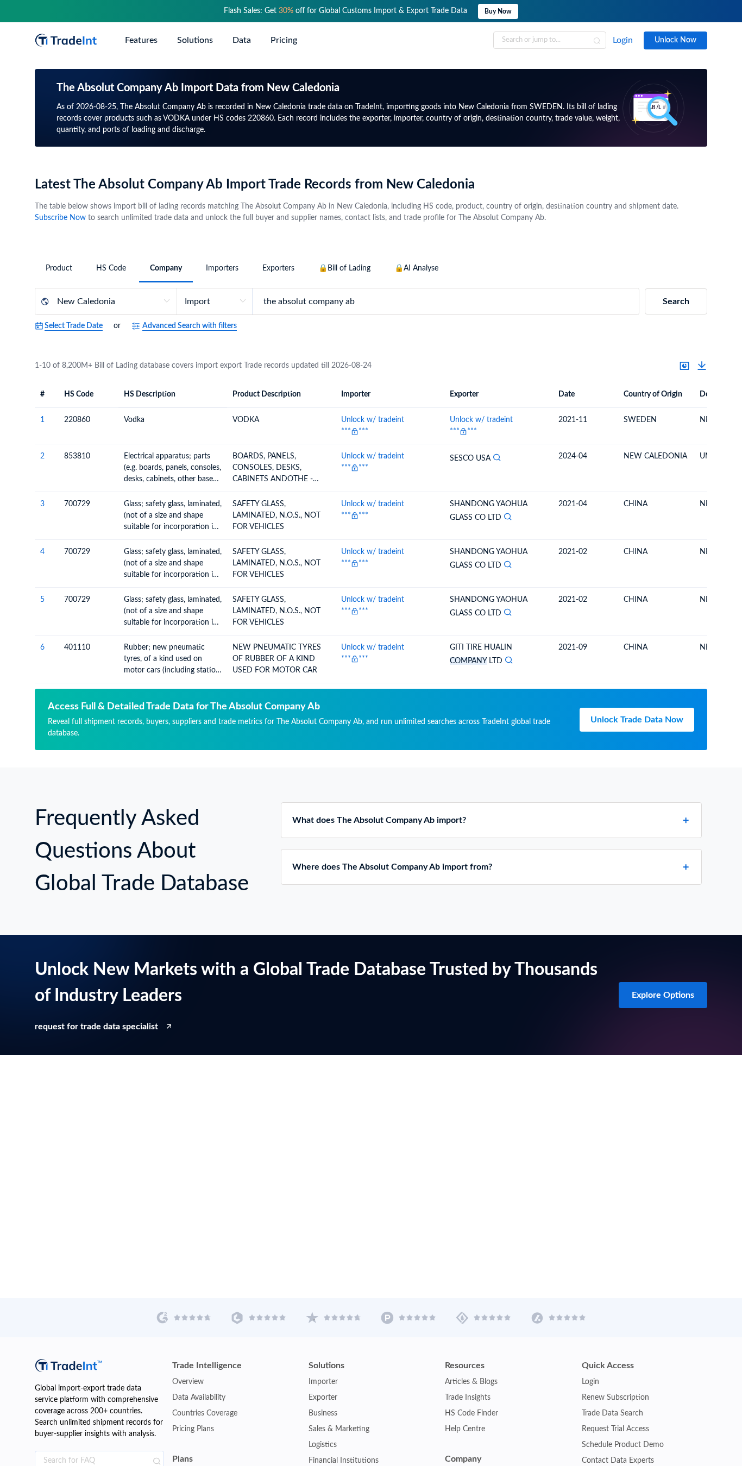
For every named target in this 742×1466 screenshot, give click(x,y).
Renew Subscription (615, 1397)
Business (323, 1413)
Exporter (323, 1397)
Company (463, 1459)
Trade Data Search (612, 1413)
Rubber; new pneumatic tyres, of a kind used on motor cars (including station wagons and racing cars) (172, 660)
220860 (77, 420)
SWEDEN (640, 420)
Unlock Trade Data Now (636, 719)
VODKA (245, 420)
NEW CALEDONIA (655, 456)
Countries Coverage (204, 1413)
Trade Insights (468, 1397)
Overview (188, 1382)
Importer (323, 1382)
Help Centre (465, 1429)
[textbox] (549, 40)
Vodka (134, 420)
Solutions (326, 1365)
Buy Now (498, 11)
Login (623, 40)
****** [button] (354, 431)
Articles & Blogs (471, 1382)
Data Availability (198, 1397)
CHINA (635, 504)
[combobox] (549, 40)
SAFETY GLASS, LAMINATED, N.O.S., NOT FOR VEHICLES (276, 515)
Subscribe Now (60, 218)
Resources (465, 1365)
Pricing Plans (193, 1429)
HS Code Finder (471, 1413)
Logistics (323, 1445)
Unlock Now (675, 40)
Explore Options (663, 995)
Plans (182, 1459)
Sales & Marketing (339, 1429)
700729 (77, 504)
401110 (77, 647)
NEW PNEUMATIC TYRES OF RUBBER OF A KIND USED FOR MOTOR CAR (276, 659)
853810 (77, 456)
